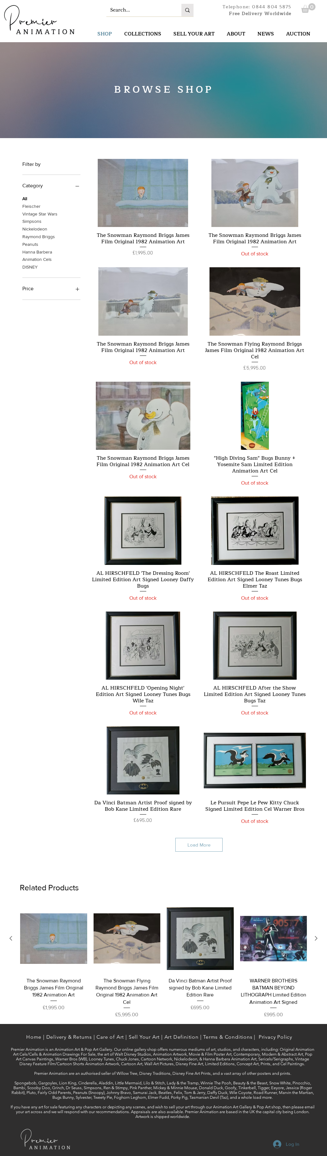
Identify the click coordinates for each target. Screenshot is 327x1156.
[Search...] (187, 10)
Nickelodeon (34, 228)
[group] (163, 962)
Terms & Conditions (227, 1037)
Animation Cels (37, 259)
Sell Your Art (144, 1037)
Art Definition (181, 1037)
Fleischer (31, 206)
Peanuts (30, 244)
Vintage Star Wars (39, 213)
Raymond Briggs (38, 236)
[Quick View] (143, 193)
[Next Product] (316, 938)
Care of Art (110, 1037)
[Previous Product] (11, 938)
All (24, 198)
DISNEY (30, 266)
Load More (198, 844)
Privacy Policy (275, 1037)
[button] (308, 8)
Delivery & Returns (69, 1037)
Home (34, 1037)
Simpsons (32, 221)
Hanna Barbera (37, 251)
